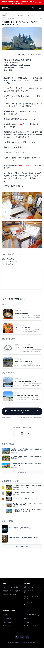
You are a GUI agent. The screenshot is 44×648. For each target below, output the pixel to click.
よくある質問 (6, 618)
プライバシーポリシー (31, 626)
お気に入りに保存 (36, 54)
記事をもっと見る (22, 472)
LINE (23, 54)
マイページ (6, 626)
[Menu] (40, 8)
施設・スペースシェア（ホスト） (32, 592)
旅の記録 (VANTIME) (9, 594)
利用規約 (26, 622)
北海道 (31, 173)
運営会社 (26, 618)
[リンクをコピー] (19, 54)
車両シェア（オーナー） (31, 587)
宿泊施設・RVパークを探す (11, 591)
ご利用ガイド (6, 615)
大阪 (25, 173)
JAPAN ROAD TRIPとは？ (32, 615)
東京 (36, 173)
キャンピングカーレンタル (10, 262)
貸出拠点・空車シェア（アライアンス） (32, 597)
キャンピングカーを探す (10, 587)
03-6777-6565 (13, 62)
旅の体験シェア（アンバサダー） (32, 603)
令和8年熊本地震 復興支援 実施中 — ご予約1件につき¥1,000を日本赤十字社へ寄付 (22, 2)
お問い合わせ (6, 622)
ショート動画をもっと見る (22, 546)
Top (3, 14)
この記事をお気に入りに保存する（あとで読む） (24, 411)
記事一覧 (7, 14)
